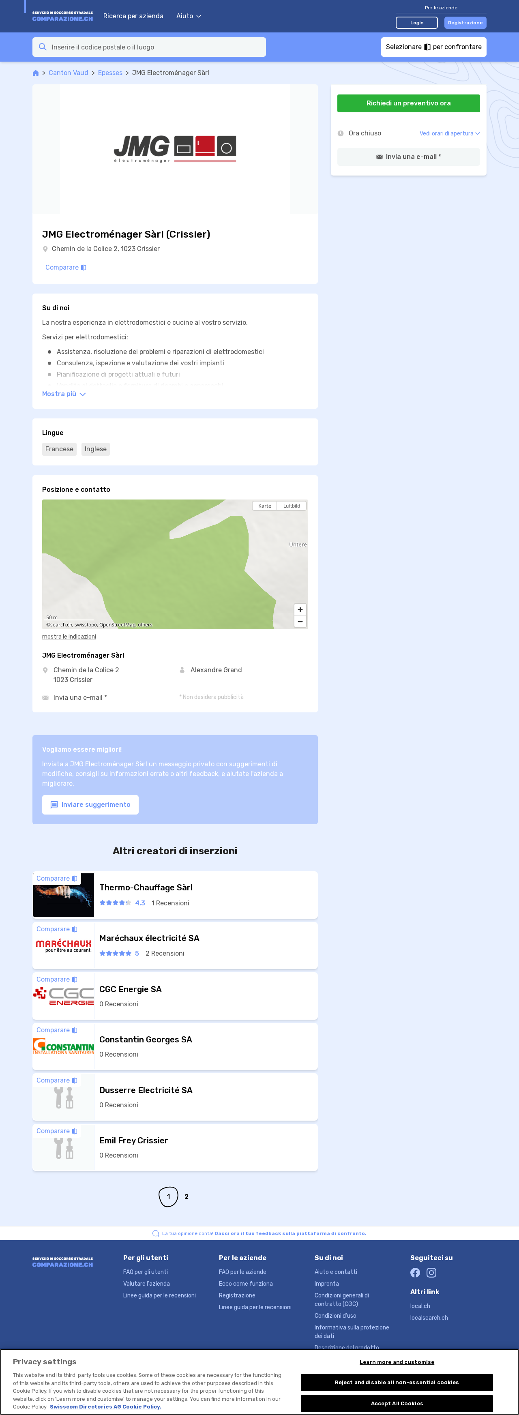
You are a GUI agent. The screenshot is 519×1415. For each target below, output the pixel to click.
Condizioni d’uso (335, 1315)
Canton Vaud (68, 73)
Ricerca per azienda (133, 16)
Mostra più (60, 394)
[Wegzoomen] (300, 621)
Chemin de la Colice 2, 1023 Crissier (106, 249)
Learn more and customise (397, 1362)
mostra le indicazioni (69, 636)
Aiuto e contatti (336, 1272)
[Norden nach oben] (300, 520)
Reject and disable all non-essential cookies (397, 1382)
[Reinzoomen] (300, 609)
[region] (175, 564)
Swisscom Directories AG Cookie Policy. (105, 1407)
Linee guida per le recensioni (159, 1295)
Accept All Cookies (397, 1403)
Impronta (327, 1283)
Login (417, 23)
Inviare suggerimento (95, 804)
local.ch (420, 1306)
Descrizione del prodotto (347, 1347)
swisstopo (86, 624)
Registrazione (465, 23)
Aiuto (184, 16)
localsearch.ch (429, 1317)
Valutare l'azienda (146, 1283)
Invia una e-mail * (80, 697)
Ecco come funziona (246, 1283)
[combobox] (156, 47)
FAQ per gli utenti (145, 1272)
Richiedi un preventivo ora (409, 103)
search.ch (61, 624)
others (145, 624)
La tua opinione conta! (264, 1233)
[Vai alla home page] (63, 16)
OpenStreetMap (117, 624)
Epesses (110, 73)
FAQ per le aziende (242, 1272)
